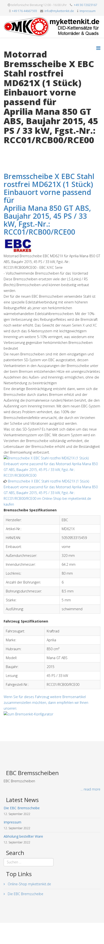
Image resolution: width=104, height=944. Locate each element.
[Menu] (98, 48)
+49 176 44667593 (24, 11)
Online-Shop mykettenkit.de (29, 884)
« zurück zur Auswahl (20, 150)
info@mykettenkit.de (59, 11)
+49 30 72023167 (85, 5)
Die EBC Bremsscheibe (25, 894)
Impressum (88, 11)
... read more (90, 789)
